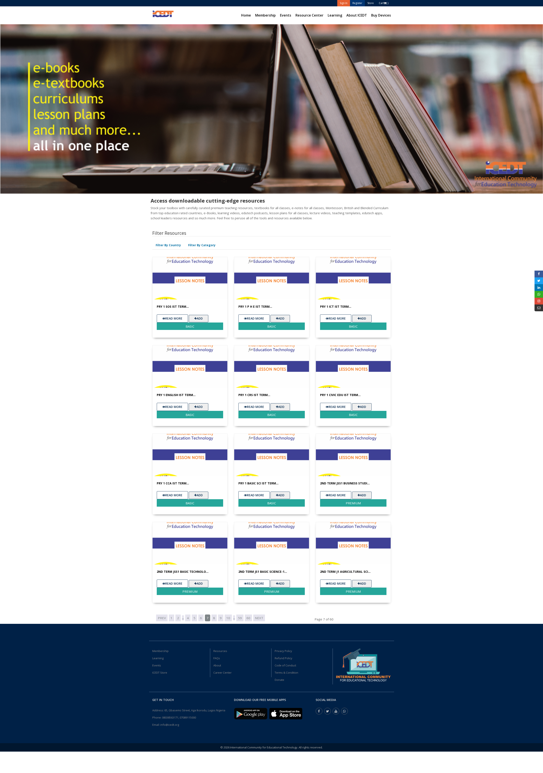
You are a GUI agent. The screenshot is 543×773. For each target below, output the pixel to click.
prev (162, 618)
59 (240, 618)
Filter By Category (202, 245)
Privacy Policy (283, 651)
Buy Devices (381, 15)
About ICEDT (356, 15)
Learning (335, 15)
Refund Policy (283, 658)
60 (248, 618)
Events (285, 15)
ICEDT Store (159, 672)
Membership (265, 15)
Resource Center (309, 15)
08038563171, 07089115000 (179, 717)
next (259, 618)
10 (228, 618)
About (217, 665)
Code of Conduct (285, 665)
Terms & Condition (286, 672)
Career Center (222, 672)
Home (246, 15)
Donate (279, 680)
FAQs (216, 658)
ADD (200, 318)
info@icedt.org (169, 725)
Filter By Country (168, 245)
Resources (220, 651)
